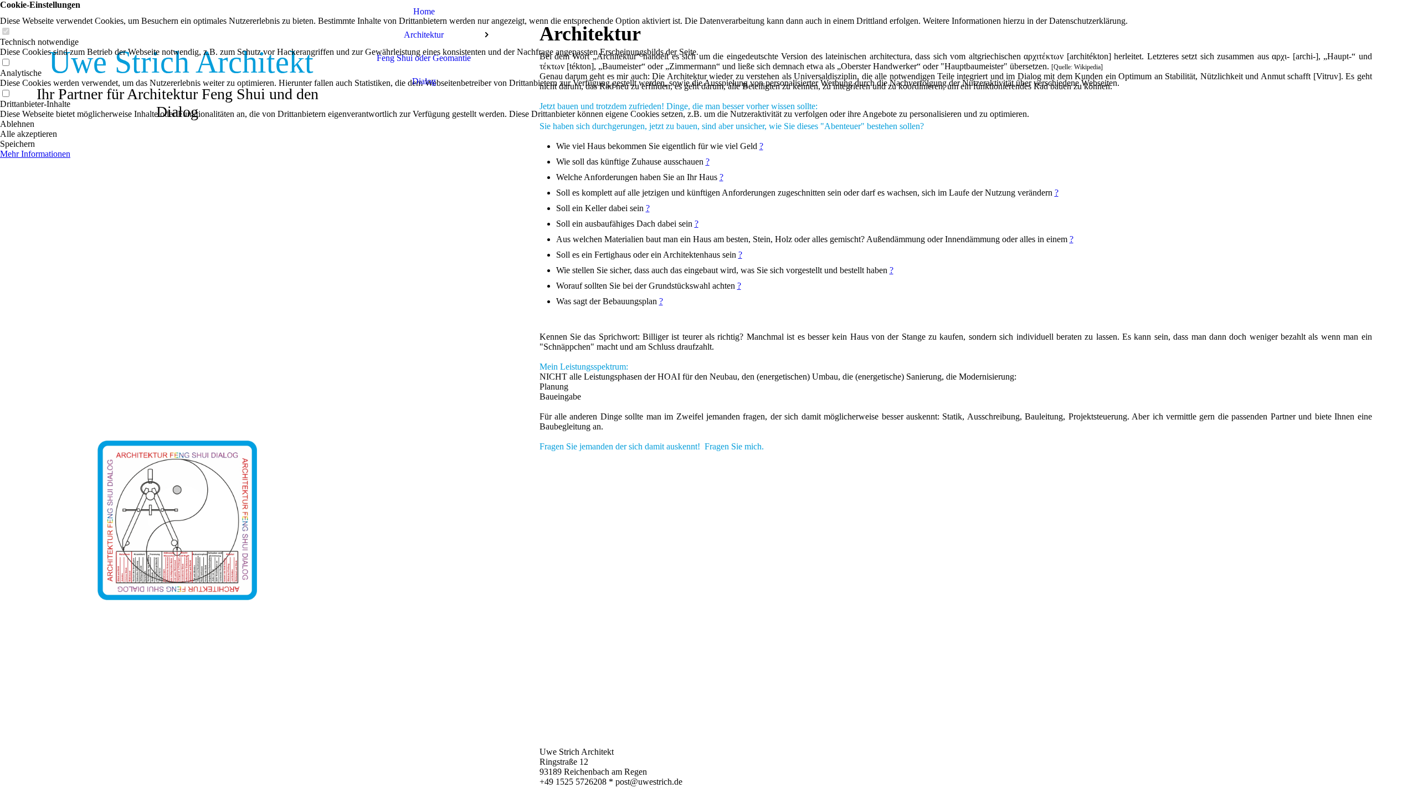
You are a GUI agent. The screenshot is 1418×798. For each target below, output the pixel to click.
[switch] (5, 32)
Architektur (424, 34)
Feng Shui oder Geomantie (424, 58)
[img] (177, 399)
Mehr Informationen (35, 153)
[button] (564, 124)
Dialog (424, 81)
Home (424, 11)
